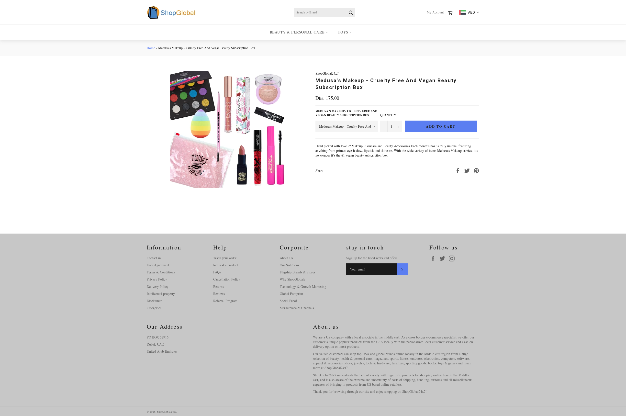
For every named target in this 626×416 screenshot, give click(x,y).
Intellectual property (161, 293)
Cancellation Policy (226, 279)
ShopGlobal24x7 (166, 411)
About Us (286, 258)
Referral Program (225, 300)
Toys (343, 32)
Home (151, 47)
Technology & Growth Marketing (303, 286)
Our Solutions (289, 265)
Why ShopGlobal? (292, 279)
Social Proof (288, 300)
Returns (218, 286)
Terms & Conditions (161, 272)
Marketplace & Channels (297, 307)
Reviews (219, 293)
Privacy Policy (157, 279)
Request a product (225, 265)
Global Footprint (291, 293)
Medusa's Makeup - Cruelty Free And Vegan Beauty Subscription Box (346, 113)
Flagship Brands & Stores (297, 272)
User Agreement (158, 265)
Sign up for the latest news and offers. (372, 258)
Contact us (154, 258)
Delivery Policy (157, 286)
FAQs (217, 272)
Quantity (388, 115)
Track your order (224, 258)
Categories (154, 307)
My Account (435, 12)
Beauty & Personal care (298, 32)
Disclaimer (154, 300)
